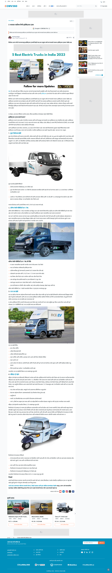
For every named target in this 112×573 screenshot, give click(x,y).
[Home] (11, 6)
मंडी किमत (39, 6)
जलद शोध (38, 552)
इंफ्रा (26, 1)
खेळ (9, 91)
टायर (23, 1)
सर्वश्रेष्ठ (12, 20)
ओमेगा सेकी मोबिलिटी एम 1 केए (19, 208)
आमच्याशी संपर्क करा (11, 550)
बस (15, 1)
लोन (51, 6)
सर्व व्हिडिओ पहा (98, 75)
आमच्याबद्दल (9, 552)
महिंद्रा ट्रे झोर (14, 374)
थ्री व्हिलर (19, 1)
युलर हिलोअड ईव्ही (15, 133)
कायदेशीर (62, 552)
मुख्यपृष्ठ (8, 537)
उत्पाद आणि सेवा (39, 550)
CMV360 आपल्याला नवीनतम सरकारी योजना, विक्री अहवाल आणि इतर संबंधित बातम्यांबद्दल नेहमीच (32, 485)
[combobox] (104, 2)
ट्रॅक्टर (9, 1)
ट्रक (12, 1)
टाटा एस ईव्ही (14, 291)
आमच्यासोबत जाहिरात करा (13, 555)
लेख (9, 20)
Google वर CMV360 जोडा (41, 28)
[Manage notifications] (108, 569)
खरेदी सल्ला (62, 550)
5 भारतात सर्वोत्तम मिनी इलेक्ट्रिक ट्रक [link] (24, 537)
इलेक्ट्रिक (43, 93)
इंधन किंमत (38, 554)
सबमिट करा (101, 542)
